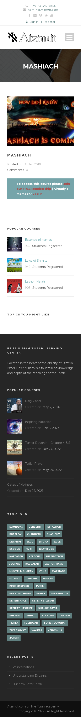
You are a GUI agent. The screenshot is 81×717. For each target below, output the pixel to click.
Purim (40, 586)
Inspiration (54, 556)
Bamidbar (16, 526)
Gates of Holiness (20, 484)
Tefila (13, 622)
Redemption (59, 593)
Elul (30, 541)
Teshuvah (31, 622)
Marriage (58, 571)
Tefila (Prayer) (34, 464)
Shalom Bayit (48, 608)
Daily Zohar (33, 401)
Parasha (32, 578)
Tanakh (64, 615)
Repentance (18, 600)
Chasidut (53, 534)
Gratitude (46, 548)
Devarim (15, 541)
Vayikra (37, 630)
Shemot (15, 615)
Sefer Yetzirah (43, 600)
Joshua (14, 563)
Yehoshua (55, 630)
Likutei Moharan (21, 571)
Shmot (31, 615)
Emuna (43, 541)
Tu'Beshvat (17, 630)
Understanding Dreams (29, 675)
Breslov (15, 534)
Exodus (14, 548)
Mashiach (19, 155)
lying (42, 571)
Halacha (34, 556)
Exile (57, 541)
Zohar (13, 637)
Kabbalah (32, 563)
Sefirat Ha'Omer (21, 608)
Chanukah (34, 534)
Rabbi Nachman (20, 593)
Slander (48, 615)
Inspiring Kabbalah (38, 422)
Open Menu (69, 37)
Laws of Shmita (36, 260)
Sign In (33, 21)
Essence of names (38, 240)
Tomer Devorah (55, 622)
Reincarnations (23, 667)
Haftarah (16, 556)
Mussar (14, 578)
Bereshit (35, 526)
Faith (29, 548)
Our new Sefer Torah (27, 684)
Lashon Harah (35, 281)
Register (49, 21)
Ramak (40, 593)
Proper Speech (20, 586)
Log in (37, 194)
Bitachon (54, 526)
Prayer (48, 578)
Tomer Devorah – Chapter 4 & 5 (47, 443)
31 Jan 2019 (33, 164)
